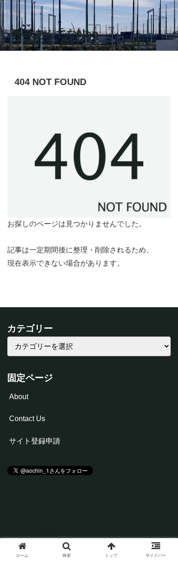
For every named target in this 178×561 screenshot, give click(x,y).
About (18, 397)
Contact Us (27, 418)
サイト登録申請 (34, 441)
